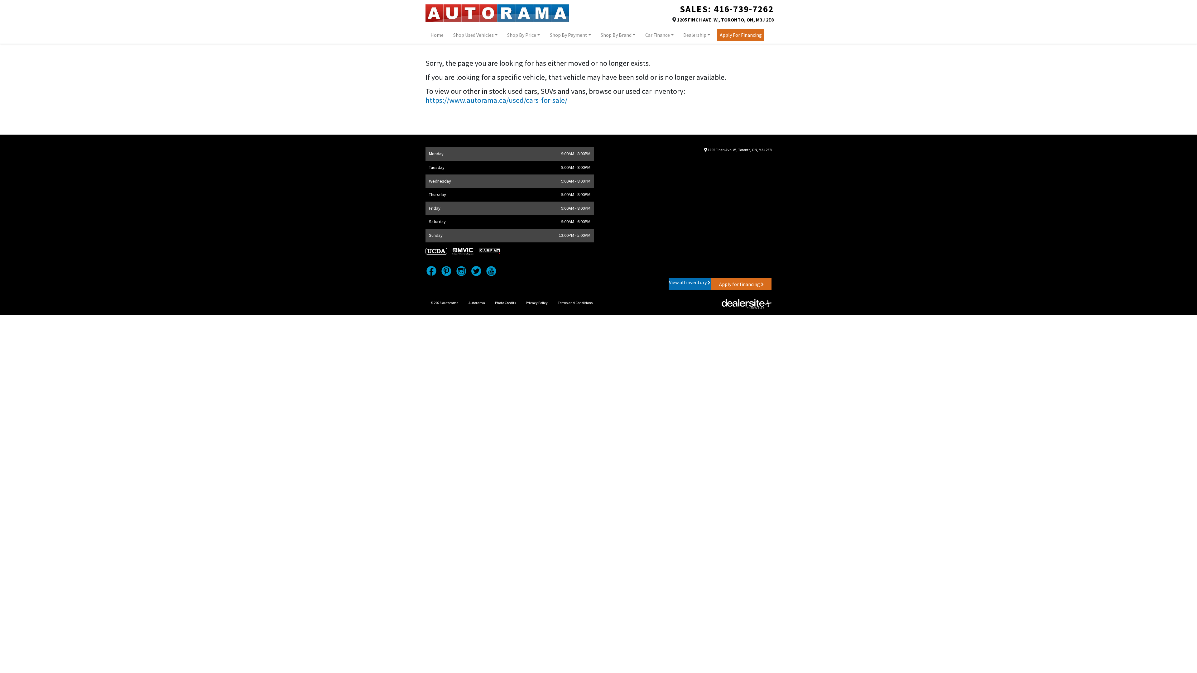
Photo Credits (505, 302)
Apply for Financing (741, 35)
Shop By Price (521, 35)
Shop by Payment (568, 35)
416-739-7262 (744, 9)
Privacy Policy (537, 302)
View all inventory (688, 282)
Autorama (477, 302)
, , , (725, 20)
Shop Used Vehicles (473, 35)
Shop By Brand (616, 35)
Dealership (694, 35)
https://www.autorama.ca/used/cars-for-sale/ (496, 100)
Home (437, 35)
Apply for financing (740, 284)
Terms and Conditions (575, 302)
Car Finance (657, 35)
